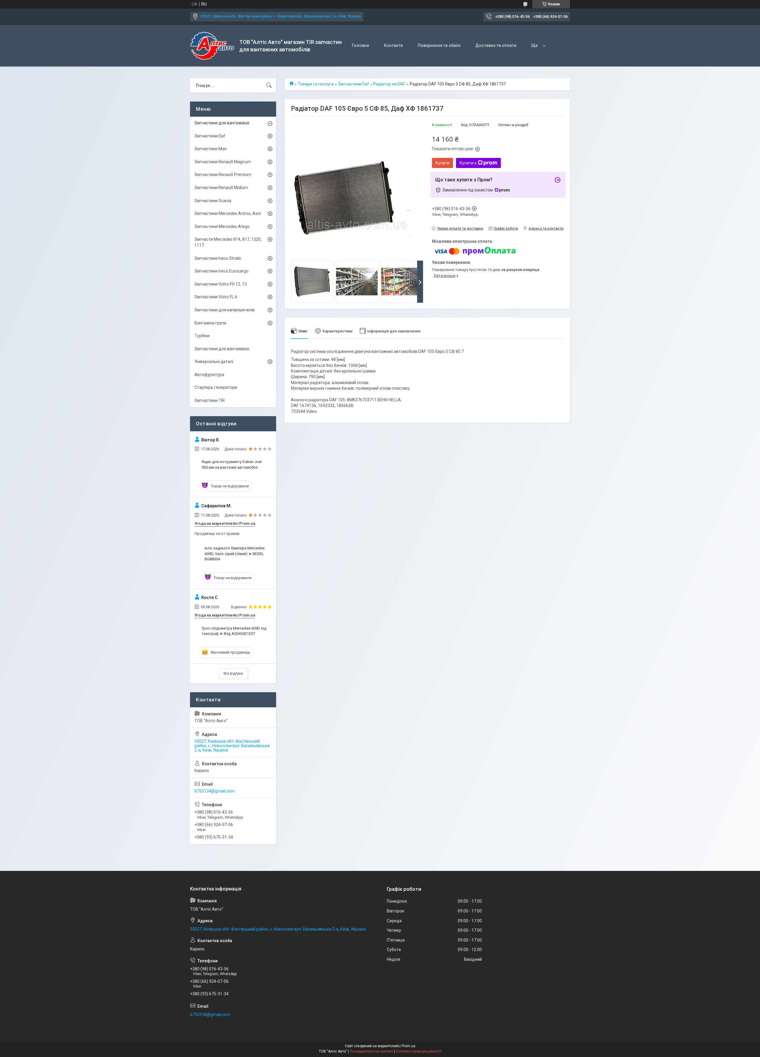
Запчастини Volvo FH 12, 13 (220, 284)
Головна (360, 45)
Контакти (393, 45)
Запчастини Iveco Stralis (217, 258)
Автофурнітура (209, 374)
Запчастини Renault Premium (222, 174)
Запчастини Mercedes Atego (222, 226)
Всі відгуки (233, 673)
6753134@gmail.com (214, 791)
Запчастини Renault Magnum (222, 161)
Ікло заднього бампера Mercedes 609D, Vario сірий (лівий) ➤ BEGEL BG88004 (235, 553)
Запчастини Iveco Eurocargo (221, 271)
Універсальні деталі (213, 361)
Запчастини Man (210, 148)
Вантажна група (210, 323)
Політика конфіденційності (418, 1051)
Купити (442, 163)
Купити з (468, 163)
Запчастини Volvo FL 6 (215, 296)
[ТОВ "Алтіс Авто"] (212, 46)
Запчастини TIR (209, 400)
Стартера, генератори (215, 387)
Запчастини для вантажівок (221, 123)
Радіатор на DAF (389, 84)
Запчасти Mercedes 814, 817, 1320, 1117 (228, 242)
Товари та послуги (316, 84)
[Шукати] (269, 85)
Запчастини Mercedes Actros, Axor (227, 213)
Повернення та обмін (439, 45)
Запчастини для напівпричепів (224, 310)
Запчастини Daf (353, 84)
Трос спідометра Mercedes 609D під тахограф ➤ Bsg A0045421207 (234, 631)
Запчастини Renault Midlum (221, 187)
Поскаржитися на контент (371, 1051)
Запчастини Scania (212, 200)
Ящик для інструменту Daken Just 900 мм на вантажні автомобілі (232, 464)
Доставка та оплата (495, 45)
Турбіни (202, 335)
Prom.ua (408, 1046)
